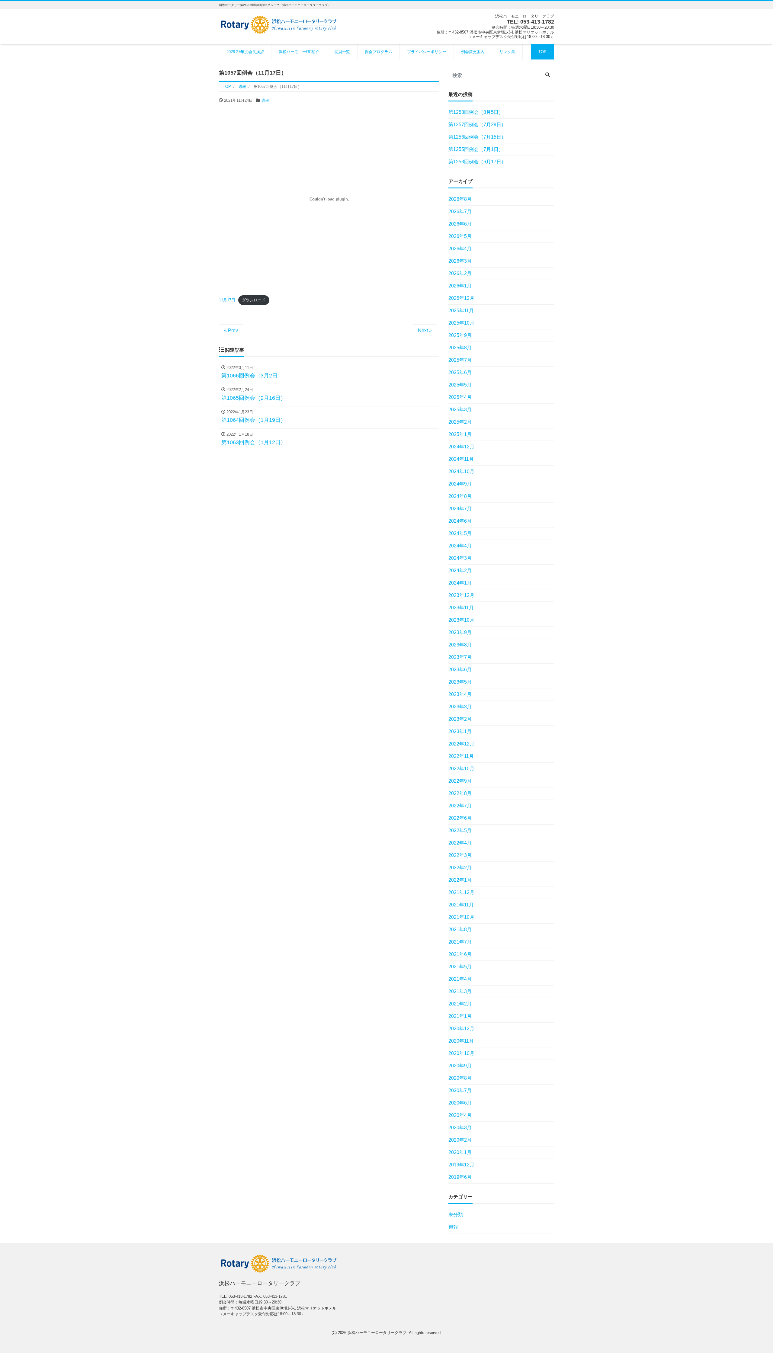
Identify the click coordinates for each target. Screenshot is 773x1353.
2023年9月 (460, 632)
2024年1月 (460, 582)
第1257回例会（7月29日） (477, 124)
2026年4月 (460, 248)
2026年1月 (460, 285)
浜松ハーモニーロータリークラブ (377, 1332)
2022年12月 (461, 743)
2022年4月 (460, 842)
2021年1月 (460, 1016)
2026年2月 (460, 273)
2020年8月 (460, 1078)
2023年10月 (461, 620)
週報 (265, 100)
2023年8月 (460, 644)
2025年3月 (460, 409)
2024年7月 (460, 508)
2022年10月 (461, 768)
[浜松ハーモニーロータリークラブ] (279, 24)
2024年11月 (461, 459)
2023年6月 (460, 669)
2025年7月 (460, 360)
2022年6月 (460, 818)
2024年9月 (460, 483)
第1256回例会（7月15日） (477, 136)
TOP (542, 52)
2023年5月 (460, 682)
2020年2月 (460, 1140)
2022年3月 (460, 855)
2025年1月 (460, 434)
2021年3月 (460, 991)
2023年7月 (460, 657)
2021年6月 (460, 954)
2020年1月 (460, 1152)
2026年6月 (460, 223)
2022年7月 (460, 805)
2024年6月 (460, 521)
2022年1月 (460, 880)
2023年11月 (461, 607)
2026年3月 (460, 261)
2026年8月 (460, 199)
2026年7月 (460, 211)
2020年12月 (461, 1028)
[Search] (548, 75)
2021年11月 (461, 904)
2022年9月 (460, 781)
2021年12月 (461, 892)
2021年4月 (460, 979)
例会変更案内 (473, 52)
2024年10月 (461, 471)
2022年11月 (461, 756)
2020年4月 (460, 1115)
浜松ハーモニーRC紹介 (299, 52)
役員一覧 (342, 52)
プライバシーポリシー (426, 52)
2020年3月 (460, 1127)
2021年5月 (460, 966)
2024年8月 (460, 496)
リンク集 (507, 52)
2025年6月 (460, 372)
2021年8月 (460, 929)
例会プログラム (378, 52)
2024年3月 (460, 558)
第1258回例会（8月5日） (475, 112)
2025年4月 (460, 397)
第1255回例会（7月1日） (475, 149)
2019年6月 (460, 1177)
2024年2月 (460, 570)
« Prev (231, 330)
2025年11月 (461, 310)
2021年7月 (460, 941)
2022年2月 (460, 867)
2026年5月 (460, 236)
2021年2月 (460, 1003)
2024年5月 (460, 533)
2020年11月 (461, 1041)
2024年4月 (460, 545)
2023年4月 (460, 694)
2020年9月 (460, 1065)
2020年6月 (460, 1102)
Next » (425, 330)
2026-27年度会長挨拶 (245, 52)
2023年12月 (461, 595)
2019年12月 (461, 1164)
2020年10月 (461, 1053)
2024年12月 (461, 446)
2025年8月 (460, 347)
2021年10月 (461, 917)
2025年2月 (460, 422)
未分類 (455, 1214)
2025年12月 (461, 298)
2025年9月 (460, 335)
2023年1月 (460, 731)
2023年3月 (460, 706)
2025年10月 (461, 322)
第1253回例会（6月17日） (477, 161)
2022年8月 (460, 793)
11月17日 (227, 300)
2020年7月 (460, 1090)
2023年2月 (460, 719)
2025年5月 (460, 384)
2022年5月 (460, 830)
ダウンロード (253, 300)
